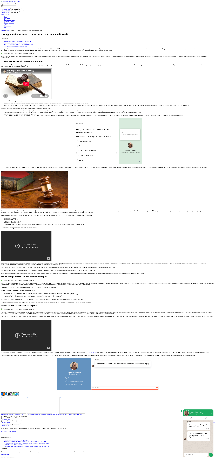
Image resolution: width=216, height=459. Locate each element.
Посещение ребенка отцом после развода (16, 440)
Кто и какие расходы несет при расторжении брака (18, 44)
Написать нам (5, 454)
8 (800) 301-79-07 (5, 12)
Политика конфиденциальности (8, 457)
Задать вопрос (5, 14)
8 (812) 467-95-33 (5, 11)
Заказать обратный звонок (8, 431)
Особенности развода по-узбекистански (15, 43)
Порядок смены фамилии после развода (70, 414)
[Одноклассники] (4, 394)
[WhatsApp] (13, 394)
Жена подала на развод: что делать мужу (12, 414)
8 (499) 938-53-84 (5, 9)
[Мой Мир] (6, 394)
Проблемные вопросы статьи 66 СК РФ (15, 444)
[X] (9, 394)
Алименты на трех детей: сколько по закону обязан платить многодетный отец (26, 446)
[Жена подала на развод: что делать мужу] (13, 413)
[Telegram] (18, 394)
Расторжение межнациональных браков (15, 46)
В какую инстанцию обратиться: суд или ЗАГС (17, 41)
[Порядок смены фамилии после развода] (72, 413)
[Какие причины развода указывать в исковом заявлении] (39, 413)
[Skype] (16, 394)
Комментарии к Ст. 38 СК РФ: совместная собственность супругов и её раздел (26, 443)
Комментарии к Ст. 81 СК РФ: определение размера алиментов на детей (25, 441)
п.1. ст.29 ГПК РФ (91, 352)
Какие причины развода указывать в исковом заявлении (43, 414)
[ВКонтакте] (2, 394)
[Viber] (11, 394)
